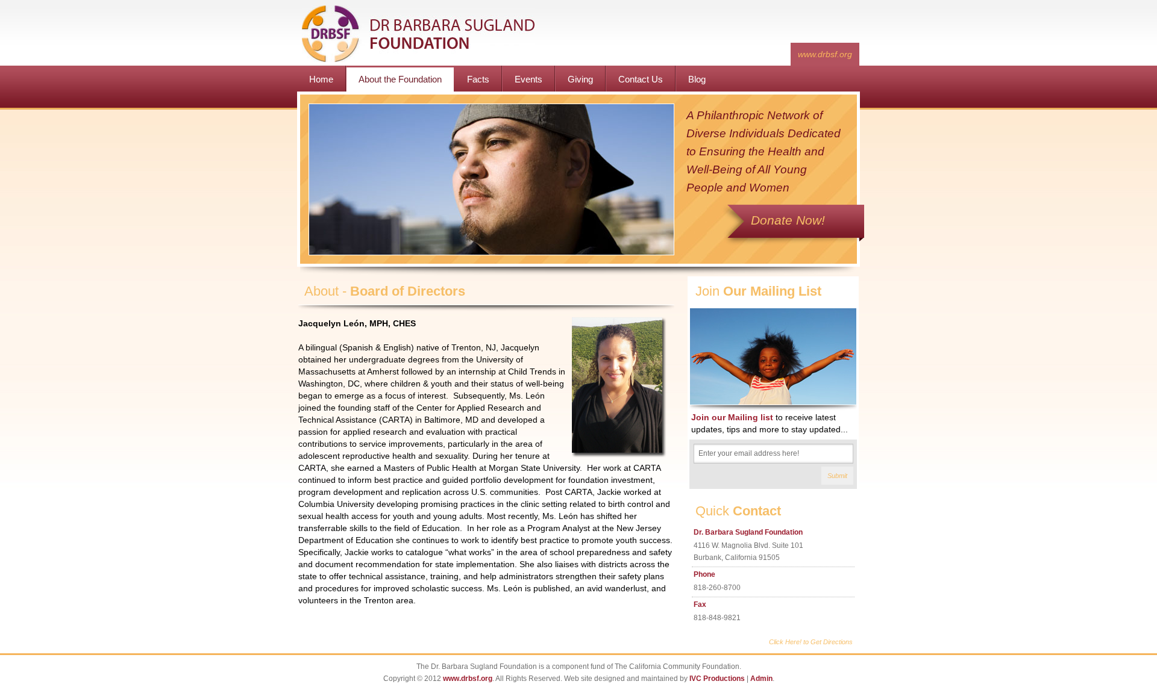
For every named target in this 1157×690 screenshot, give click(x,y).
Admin (761, 678)
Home (321, 79)
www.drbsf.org (825, 54)
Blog (697, 79)
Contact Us (640, 79)
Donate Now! (788, 220)
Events (528, 79)
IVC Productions (717, 678)
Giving (580, 79)
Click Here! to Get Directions (811, 641)
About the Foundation (400, 79)
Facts (478, 79)
